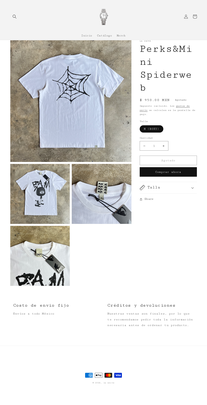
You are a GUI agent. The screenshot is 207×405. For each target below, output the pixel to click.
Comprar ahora (168, 172)
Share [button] (149, 199)
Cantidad (146, 137)
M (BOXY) (151, 129)
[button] (14, 16)
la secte (109, 383)
